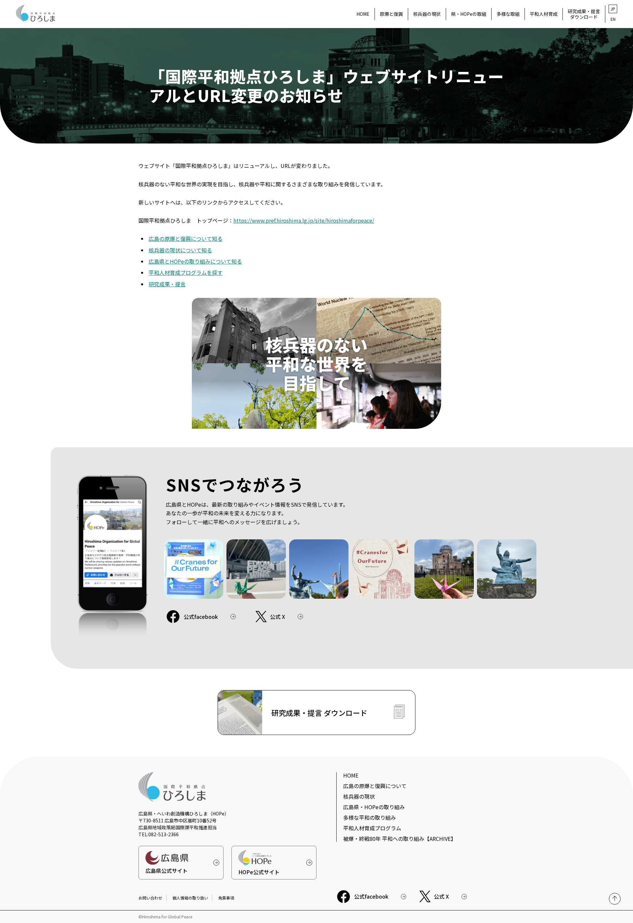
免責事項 (226, 898)
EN (613, 19)
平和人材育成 (544, 14)
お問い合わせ (150, 898)
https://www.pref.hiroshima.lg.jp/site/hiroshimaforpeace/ (303, 220)
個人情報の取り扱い (190, 898)
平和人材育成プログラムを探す (186, 272)
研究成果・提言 (167, 284)
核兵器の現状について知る (180, 250)
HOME (363, 14)
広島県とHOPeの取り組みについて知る (195, 261)
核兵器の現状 (427, 14)
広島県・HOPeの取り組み (374, 807)
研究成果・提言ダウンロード (584, 14)
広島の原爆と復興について (375, 786)
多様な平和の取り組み (369, 817)
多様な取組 (508, 14)
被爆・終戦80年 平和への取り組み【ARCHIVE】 (399, 839)
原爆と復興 (391, 14)
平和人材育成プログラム (372, 828)
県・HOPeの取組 (468, 14)
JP (613, 9)
